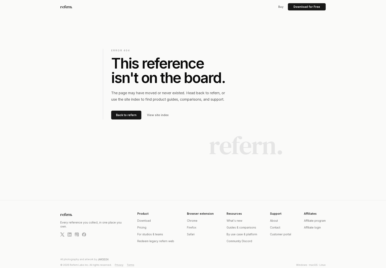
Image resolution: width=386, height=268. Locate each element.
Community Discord (239, 241)
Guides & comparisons (241, 227)
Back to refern (126, 115)
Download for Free (307, 6)
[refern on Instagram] (77, 235)
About (274, 220)
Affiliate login (312, 227)
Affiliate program (315, 220)
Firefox (191, 227)
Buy (280, 6)
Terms (130, 264)
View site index (158, 115)
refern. (66, 7)
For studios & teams (150, 234)
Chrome (192, 220)
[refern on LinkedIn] (70, 235)
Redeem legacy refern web (155, 241)
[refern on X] (62, 235)
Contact (275, 227)
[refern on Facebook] (84, 235)
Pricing (141, 227)
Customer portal (280, 234)
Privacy (119, 264)
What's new (234, 220)
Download (144, 220)
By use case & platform (242, 234)
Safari (191, 234)
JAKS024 (103, 259)
